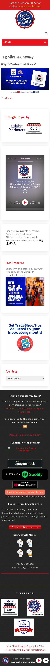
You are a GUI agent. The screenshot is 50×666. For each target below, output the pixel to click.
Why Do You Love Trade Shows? (18, 64)
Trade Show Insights (17, 231)
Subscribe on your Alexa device (25, 492)
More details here (30, 6)
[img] (25, 191)
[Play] (25, 202)
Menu (7, 42)
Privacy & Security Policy (25, 435)
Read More (7, 98)
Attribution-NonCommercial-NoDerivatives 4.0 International (23, 239)
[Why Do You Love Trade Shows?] (25, 80)
